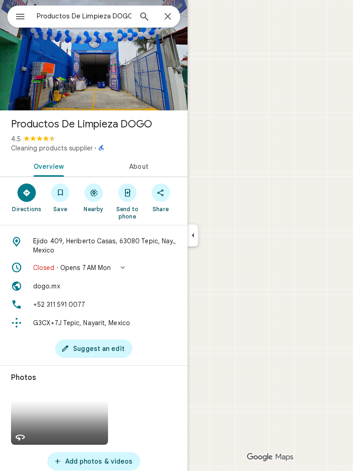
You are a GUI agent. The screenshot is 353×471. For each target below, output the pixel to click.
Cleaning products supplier (52, 148)
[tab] (47, 166)
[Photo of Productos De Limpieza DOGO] (94, 55)
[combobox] (84, 16)
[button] (94, 267)
